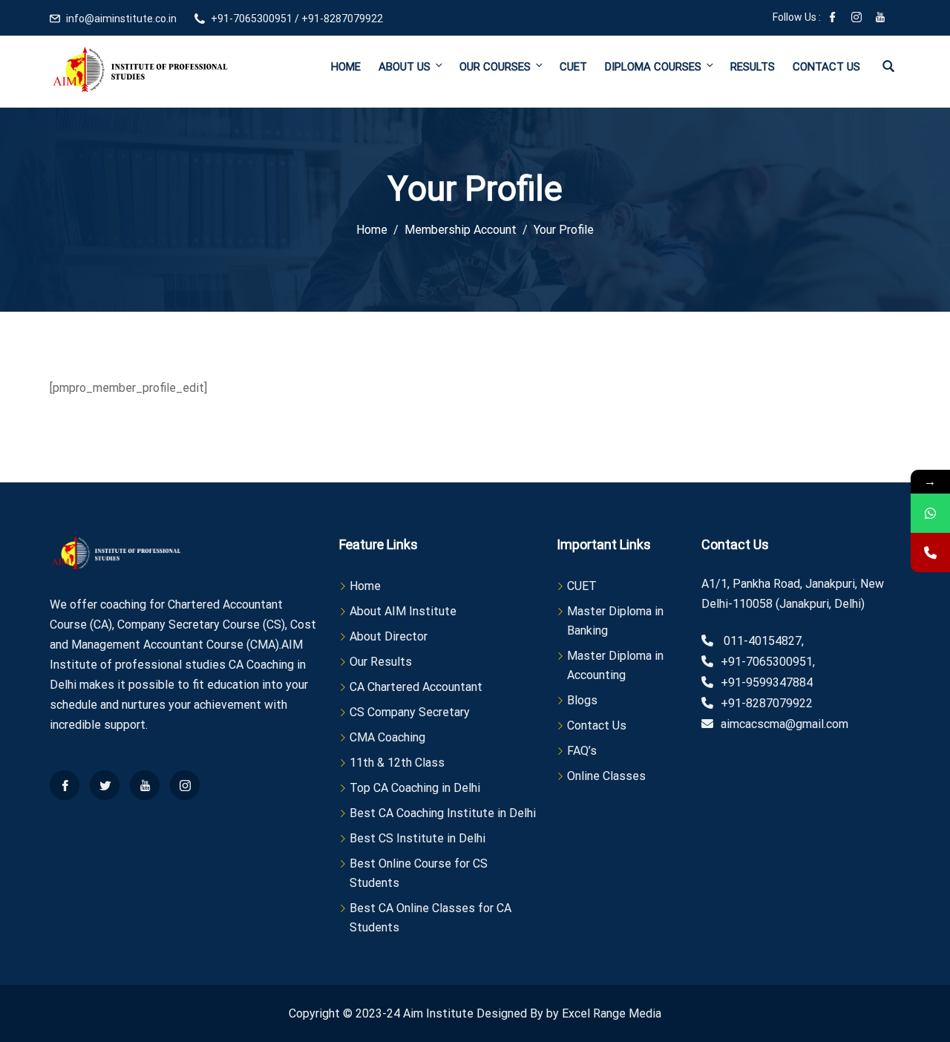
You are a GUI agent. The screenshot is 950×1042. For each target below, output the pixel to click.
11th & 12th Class (397, 763)
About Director (389, 636)
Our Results (381, 662)
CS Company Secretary (410, 712)
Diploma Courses (653, 66)
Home (346, 66)
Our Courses (495, 66)
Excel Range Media (611, 1013)
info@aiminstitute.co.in (121, 18)
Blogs (582, 700)
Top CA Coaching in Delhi (415, 788)
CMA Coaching (387, 737)
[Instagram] (856, 18)
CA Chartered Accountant (416, 687)
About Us (404, 66)
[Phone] (930, 552)
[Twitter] (104, 785)
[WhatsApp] (930, 513)
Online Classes (606, 776)
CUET (573, 66)
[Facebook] (833, 18)
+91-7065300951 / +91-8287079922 (297, 18)
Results (752, 66)
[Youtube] (880, 18)
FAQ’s (582, 751)
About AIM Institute (403, 611)
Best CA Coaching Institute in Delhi (443, 813)
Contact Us (826, 66)
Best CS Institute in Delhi (417, 838)
